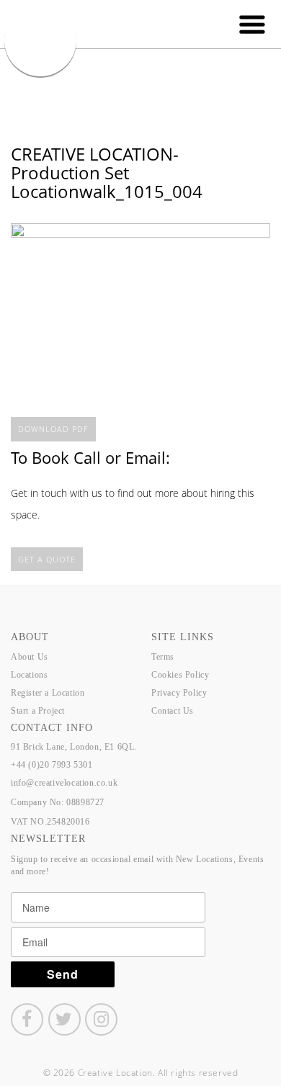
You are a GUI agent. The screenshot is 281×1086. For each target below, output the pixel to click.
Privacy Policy (179, 693)
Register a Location (47, 693)
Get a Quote (47, 559)
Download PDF (53, 428)
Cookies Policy (180, 675)
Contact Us (172, 711)
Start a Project (38, 711)
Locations (29, 675)
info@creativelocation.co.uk (64, 783)
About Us (29, 657)
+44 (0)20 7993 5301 (51, 765)
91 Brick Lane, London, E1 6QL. (74, 747)
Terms (162, 657)
